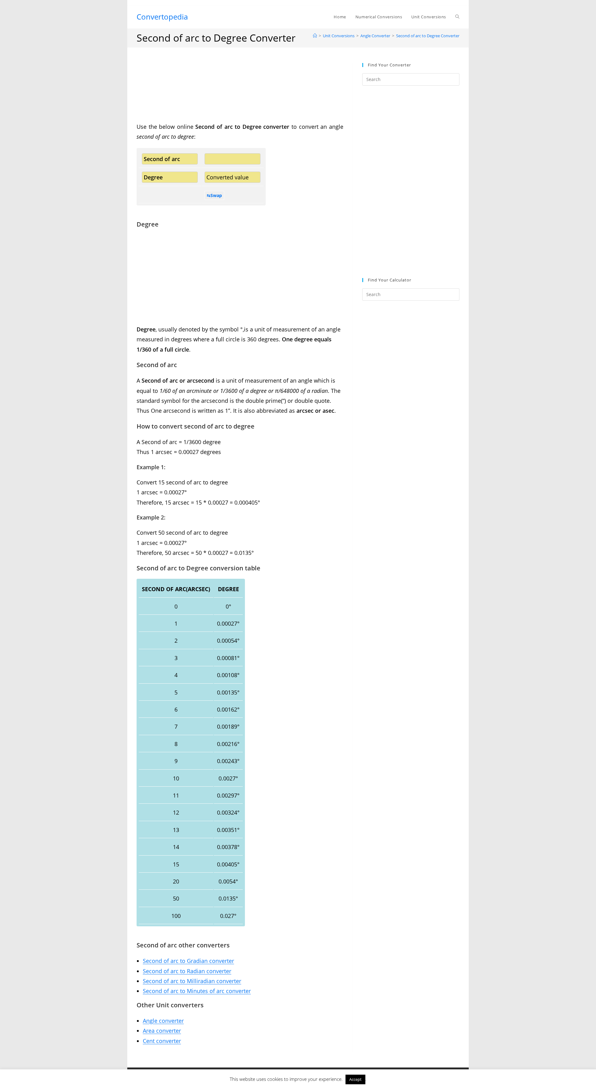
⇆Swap (214, 195)
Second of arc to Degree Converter (427, 35)
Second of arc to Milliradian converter (192, 981)
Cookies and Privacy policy (390, 1074)
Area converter (162, 1030)
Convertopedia (162, 16)
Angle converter (163, 1020)
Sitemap (298, 1081)
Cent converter (162, 1041)
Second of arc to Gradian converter (188, 960)
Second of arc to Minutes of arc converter (197, 991)
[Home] (315, 35)
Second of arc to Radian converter (187, 971)
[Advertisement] (240, 92)
